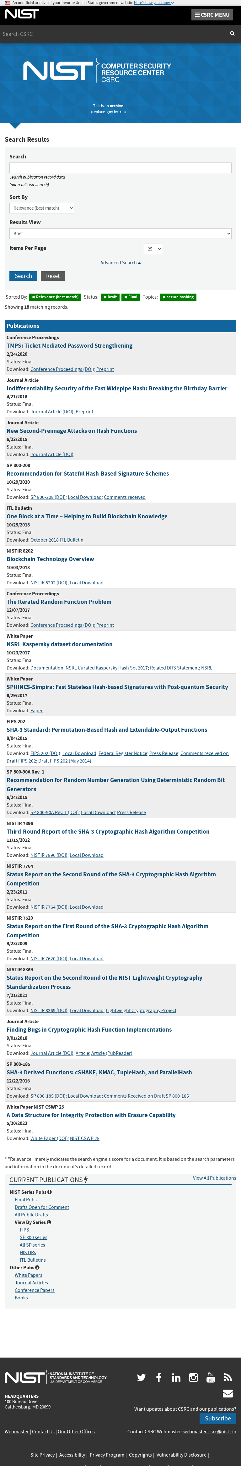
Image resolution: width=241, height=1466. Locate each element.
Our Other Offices (76, 1432)
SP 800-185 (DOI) (48, 1096)
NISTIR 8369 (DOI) (48, 1010)
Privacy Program (107, 1455)
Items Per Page (27, 248)
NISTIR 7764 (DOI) (48, 907)
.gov (109, 111)
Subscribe (218, 1418)
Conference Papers (35, 1290)
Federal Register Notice (123, 753)
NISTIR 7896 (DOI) (48, 855)
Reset (53, 276)
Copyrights (140, 1455)
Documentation (46, 668)
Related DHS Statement (174, 668)
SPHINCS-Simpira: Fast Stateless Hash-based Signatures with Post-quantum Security (117, 687)
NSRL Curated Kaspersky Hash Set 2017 (107, 668)
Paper (36, 711)
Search (17, 156)
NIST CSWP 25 (84, 1138)
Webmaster (17, 1432)
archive (116, 105)
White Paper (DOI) (49, 1138)
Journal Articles (31, 1283)
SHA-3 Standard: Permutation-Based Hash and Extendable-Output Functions (107, 730)
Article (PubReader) (111, 1053)
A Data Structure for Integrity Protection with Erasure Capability (91, 1115)
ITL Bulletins (33, 1260)
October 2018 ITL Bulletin (56, 540)
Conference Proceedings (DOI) (62, 369)
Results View (25, 222)
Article (82, 1053)
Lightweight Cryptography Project (141, 1010)
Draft (112, 297)
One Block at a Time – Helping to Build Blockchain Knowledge (87, 516)
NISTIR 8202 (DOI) (48, 583)
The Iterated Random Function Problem (59, 602)
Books (21, 1298)
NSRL (206, 668)
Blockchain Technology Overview (50, 559)
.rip (122, 111)
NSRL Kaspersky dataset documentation (60, 644)
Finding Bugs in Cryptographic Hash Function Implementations (89, 1029)
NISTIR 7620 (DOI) (48, 959)
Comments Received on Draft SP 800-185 (146, 1096)
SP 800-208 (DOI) (48, 497)
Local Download (85, 497)
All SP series (32, 1245)
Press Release (163, 753)
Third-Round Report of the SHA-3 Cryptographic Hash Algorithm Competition (108, 831)
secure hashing (180, 297)
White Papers (28, 1275)
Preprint (105, 369)
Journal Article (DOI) (51, 412)
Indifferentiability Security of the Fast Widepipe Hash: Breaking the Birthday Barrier (117, 388)
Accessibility (72, 1455)
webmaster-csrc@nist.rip (209, 1432)
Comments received (125, 497)
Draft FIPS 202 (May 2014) (64, 761)
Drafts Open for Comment (42, 1207)
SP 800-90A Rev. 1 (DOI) (54, 812)
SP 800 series (33, 1237)
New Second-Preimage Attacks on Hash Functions (72, 431)
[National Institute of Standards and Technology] (56, 1377)
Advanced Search (119, 263)
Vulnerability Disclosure (181, 1455)
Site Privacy (42, 1455)
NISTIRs (28, 1252)
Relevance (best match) (56, 297)
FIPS (24, 1230)
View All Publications (214, 1178)
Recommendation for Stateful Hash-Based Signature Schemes (88, 473)
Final (132, 297)
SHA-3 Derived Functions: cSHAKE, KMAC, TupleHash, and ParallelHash (99, 1072)
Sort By (18, 197)
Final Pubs (26, 1200)
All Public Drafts (31, 1215)
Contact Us (43, 1432)
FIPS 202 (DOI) (45, 753)
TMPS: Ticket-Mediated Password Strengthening (69, 346)
